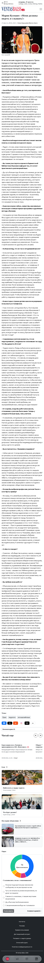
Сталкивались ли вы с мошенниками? (17, 880)
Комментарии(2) (33, 911)
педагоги (12, 717)
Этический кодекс (22, 943)
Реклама (22, 926)
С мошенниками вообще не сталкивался (19, 905)
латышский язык (24, 717)
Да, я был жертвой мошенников (17, 902)
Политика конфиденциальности (22, 947)
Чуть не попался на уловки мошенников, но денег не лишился (21, 892)
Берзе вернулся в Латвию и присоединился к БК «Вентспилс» (15, 746)
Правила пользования (22, 930)
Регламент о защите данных (22, 938)
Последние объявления (10, 821)
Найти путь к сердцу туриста (13, 788)
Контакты (22, 922)
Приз (4, 717)
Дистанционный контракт (22, 934)
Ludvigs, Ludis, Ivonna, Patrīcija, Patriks (30, 4)
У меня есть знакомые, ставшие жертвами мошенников (20, 897)
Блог (3, 767)
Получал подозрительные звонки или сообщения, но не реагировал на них (19, 886)
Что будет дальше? (10, 812)
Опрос (4, 851)
